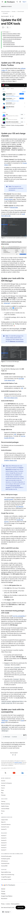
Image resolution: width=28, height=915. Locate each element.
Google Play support (6, 877)
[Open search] (17, 2)
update (3, 722)
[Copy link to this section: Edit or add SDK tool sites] (20, 548)
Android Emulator (8, 499)
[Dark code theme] (24, 735)
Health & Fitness (5, 806)
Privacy (3, 811)
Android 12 (3, 847)
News (2, 790)
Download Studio (5, 863)
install (22, 720)
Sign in (24, 1)
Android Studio (6, 6)
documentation (16, 341)
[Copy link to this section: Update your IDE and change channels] (10, 136)
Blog (2, 792)
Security (3, 785)
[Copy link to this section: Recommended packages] (20, 442)
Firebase (3, 893)
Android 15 (3, 840)
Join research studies (6, 879)
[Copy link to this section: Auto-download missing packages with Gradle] (10, 613)
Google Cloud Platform (6, 896)
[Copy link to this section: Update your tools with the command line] (14, 712)
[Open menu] (2, 2)
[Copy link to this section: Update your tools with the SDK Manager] (14, 281)
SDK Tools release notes (10, 398)
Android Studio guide (6, 856)
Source (3, 788)
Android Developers (5, 11)
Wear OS (3, 822)
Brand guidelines (15, 904)
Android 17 (3, 835)
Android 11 (3, 850)
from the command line (18, 616)
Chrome (3, 891)
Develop (13, 11)
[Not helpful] (13, 16)
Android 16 (3, 838)
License (8, 904)
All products (4, 898)
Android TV (3, 829)
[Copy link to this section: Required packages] (15, 366)
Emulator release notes (10, 460)
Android (3, 780)
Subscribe (20, 907)
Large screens (4, 819)
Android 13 (3, 845)
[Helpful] (10, 16)
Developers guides (5, 858)
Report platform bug (6, 872)
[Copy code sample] (26, 735)
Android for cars (5, 827)
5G (2, 813)
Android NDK (4, 866)
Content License (18, 762)
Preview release (8, 199)
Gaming (3, 801)
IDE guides (5, 13)
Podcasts (3, 795)
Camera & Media (5, 808)
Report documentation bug (7, 874)
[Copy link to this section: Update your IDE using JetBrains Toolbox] (15, 65)
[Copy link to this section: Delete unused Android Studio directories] (10, 244)
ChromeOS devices (5, 824)
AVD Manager (19, 506)
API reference (4, 861)
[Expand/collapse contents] (10, 32)
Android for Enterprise (6, 783)
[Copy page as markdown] (7, 27)
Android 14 (3, 842)
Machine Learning (5, 803)
